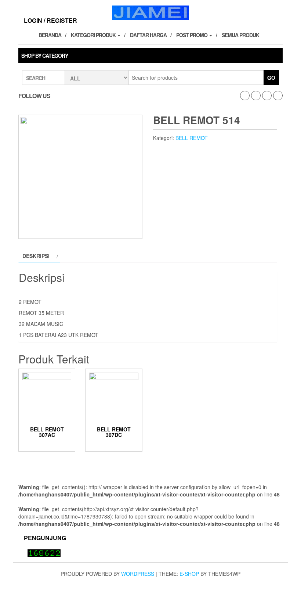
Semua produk (240, 35)
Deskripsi (36, 255)
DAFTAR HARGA (148, 35)
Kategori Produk (94, 35)
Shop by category (44, 55)
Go (271, 77)
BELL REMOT (191, 137)
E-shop (189, 573)
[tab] (39, 255)
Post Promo (192, 35)
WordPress (137, 573)
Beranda (50, 35)
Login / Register (50, 20)
